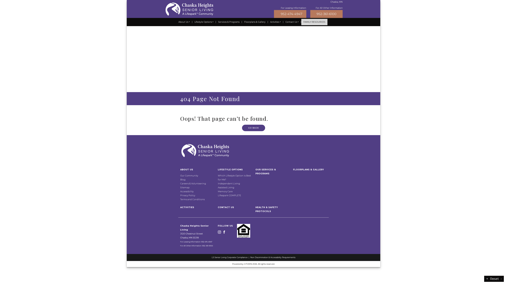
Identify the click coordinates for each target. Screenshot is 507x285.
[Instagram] (219, 232)
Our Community (189, 175)
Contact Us (291, 22)
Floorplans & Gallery (255, 22)
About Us (183, 22)
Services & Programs (229, 22)
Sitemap (185, 187)
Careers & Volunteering (193, 183)
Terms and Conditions (192, 199)
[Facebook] (224, 232)
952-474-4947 (291, 14)
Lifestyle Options (203, 22)
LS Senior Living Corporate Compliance (230, 257)
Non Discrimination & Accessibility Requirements (272, 257)
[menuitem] (184, 22)
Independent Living (229, 183)
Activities (274, 22)
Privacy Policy (187, 195)
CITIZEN (248, 264)
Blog (183, 179)
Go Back (253, 128)
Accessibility (187, 191)
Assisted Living (226, 187)
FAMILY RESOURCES (314, 22)
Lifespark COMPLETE (229, 195)
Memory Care (225, 191)
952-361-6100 (326, 14)
